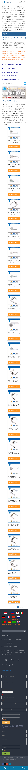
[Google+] (7, 764)
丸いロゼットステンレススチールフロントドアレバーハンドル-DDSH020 (14, 597)
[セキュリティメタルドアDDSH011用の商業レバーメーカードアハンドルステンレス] (14, 372)
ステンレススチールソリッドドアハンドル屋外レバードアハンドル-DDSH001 (14, 141)
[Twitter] (5, 764)
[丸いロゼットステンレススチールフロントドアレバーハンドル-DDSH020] (14, 588)
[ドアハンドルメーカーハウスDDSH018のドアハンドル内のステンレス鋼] (14, 540)
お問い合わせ (15, 146)
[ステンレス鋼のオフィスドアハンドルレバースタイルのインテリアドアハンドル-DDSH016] (14, 492)
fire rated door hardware (8, 51)
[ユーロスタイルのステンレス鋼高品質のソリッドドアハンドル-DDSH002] (14, 156)
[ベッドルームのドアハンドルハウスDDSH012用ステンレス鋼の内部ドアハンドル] (14, 396)
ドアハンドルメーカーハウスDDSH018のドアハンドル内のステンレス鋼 (14, 549)
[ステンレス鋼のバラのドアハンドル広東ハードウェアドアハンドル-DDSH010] (14, 348)
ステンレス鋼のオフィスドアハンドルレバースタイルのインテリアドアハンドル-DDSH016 (14, 501)
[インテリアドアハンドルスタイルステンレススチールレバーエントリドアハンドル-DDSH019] (14, 564)
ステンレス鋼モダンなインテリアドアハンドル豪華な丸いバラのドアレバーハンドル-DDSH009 (14, 333)
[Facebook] (3, 764)
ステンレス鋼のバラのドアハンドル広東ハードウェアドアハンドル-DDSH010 (14, 357)
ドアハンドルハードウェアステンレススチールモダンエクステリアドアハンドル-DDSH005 (14, 237)
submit (5, 722)
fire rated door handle (20, 51)
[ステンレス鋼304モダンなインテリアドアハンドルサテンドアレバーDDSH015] (14, 468)
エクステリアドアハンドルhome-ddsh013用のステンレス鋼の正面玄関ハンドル (14, 429)
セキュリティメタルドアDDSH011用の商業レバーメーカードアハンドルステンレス (14, 381)
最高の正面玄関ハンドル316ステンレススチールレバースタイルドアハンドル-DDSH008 (14, 309)
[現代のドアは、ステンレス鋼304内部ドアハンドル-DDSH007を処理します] (14, 276)
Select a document (7, 692)
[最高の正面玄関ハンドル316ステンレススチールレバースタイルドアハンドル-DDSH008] (14, 300)
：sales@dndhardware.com (10, 646)
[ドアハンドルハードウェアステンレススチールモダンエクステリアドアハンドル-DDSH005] (14, 228)
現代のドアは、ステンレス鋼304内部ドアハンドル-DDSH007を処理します (14, 285)
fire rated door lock (12, 55)
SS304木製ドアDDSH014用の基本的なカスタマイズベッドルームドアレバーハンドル (14, 453)
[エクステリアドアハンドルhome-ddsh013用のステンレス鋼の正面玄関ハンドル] (14, 420)
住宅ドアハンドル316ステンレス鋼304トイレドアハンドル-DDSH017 (13, 525)
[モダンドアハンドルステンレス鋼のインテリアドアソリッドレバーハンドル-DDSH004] (14, 204)
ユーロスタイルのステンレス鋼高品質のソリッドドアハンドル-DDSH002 (14, 165)
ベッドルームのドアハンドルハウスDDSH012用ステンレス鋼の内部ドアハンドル (14, 405)
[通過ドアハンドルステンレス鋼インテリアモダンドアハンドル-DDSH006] (14, 252)
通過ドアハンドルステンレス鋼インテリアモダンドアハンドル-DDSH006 (14, 261)
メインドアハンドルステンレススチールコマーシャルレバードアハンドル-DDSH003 (14, 189)
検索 (25, 83)
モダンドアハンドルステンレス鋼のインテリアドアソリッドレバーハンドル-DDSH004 (14, 213)
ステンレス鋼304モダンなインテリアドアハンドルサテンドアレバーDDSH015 (14, 477)
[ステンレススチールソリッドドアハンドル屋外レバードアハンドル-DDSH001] (14, 132)
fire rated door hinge (7, 53)
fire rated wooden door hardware (14, 57)
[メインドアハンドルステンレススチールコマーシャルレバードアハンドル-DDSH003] (14, 180)
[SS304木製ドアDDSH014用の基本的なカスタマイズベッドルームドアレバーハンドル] (14, 444)
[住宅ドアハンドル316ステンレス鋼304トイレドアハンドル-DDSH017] (14, 516)
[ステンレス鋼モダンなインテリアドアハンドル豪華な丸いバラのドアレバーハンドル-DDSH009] (14, 324)
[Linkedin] (10, 764)
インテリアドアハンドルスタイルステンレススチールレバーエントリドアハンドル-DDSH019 (14, 573)
